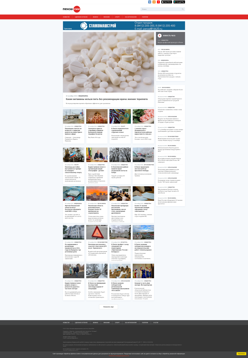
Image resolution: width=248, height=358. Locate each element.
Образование (125, 281)
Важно (95, 17)
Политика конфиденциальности (70, 350)
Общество (77, 126)
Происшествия (149, 164)
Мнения (107, 17)
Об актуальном (130, 17)
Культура (124, 242)
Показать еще (108, 307)
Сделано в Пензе (81, 17)
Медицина (83, 96)
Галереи (145, 17)
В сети (156, 322)
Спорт (117, 17)
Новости (66, 17)
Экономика (101, 203)
